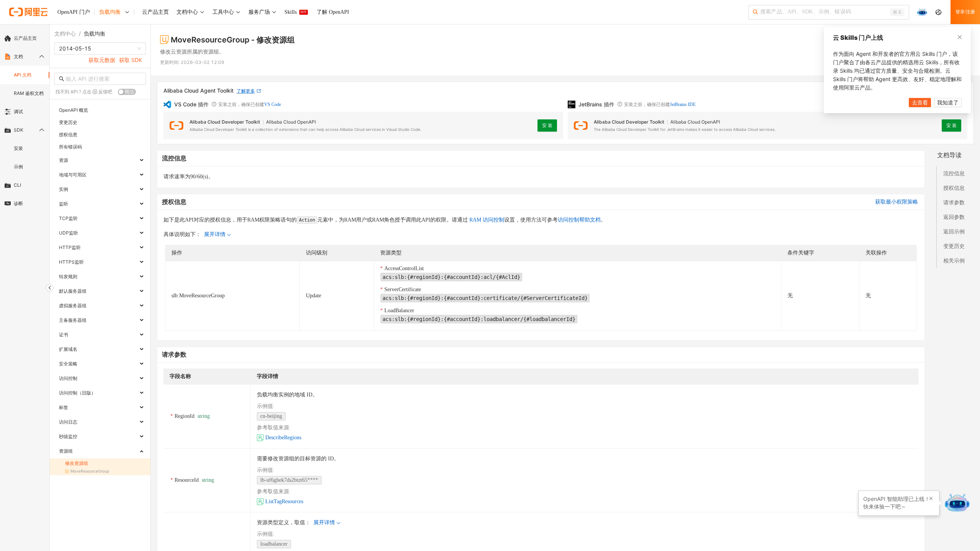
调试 (18, 111)
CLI (17, 185)
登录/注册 (965, 12)
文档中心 (65, 33)
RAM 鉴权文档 (29, 93)
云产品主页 (25, 38)
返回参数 (954, 217)
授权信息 (954, 187)
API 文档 (22, 75)
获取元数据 (101, 60)
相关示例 (954, 260)
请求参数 (954, 202)
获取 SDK (130, 60)
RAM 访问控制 (486, 220)
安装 (18, 148)
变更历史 (954, 246)
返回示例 (954, 231)
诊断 (18, 203)
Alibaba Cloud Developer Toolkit (224, 122)
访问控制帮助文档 (579, 220)
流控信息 (954, 173)
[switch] (127, 92)
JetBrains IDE (683, 104)
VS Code (272, 104)
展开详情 (214, 234)
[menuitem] (24, 38)
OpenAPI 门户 (73, 12)
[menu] (24, 121)
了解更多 (246, 91)
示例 (18, 167)
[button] (931, 498)
